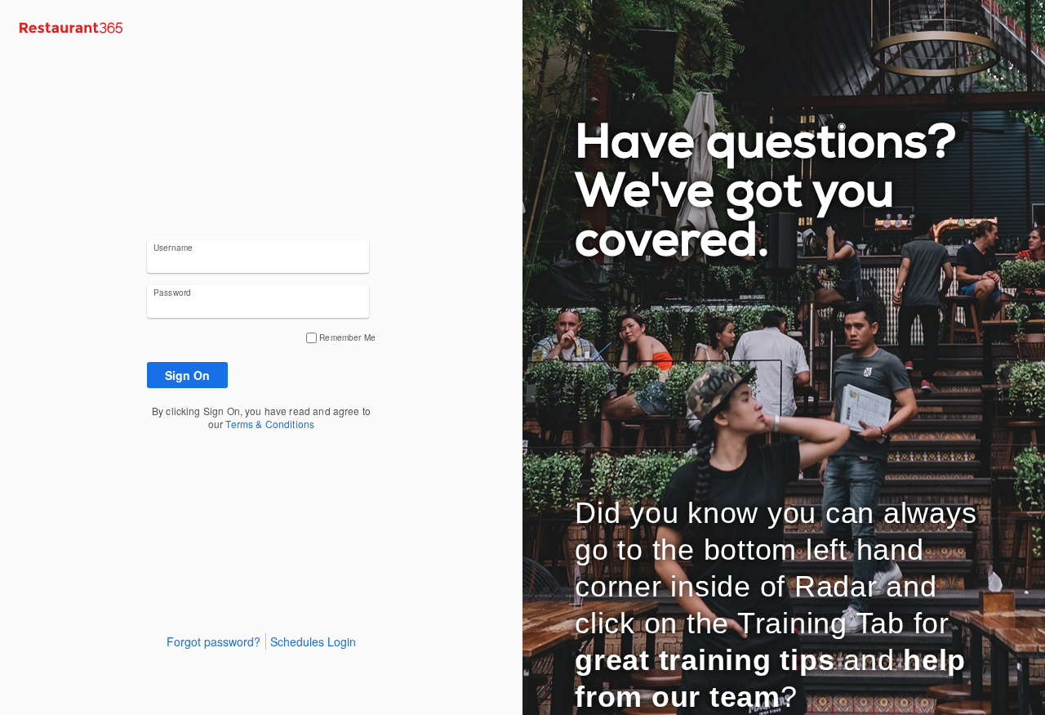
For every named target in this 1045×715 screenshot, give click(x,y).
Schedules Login (313, 641)
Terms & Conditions (269, 424)
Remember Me (347, 337)
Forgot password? (213, 641)
